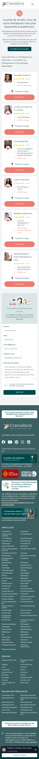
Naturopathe (24, 583)
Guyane (22, 669)
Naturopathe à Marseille (28, 705)
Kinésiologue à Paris (8, 705)
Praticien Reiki (6, 613)
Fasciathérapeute (25, 565)
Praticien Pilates (7, 610)
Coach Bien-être (25, 543)
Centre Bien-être (25, 541)
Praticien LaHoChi (25, 599)
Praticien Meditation (26, 601)
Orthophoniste (6, 586)
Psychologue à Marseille (9, 707)
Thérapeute (24, 640)
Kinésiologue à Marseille (9, 712)
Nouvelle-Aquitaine (26, 677)
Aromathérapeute (26, 534)
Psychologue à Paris (8, 695)
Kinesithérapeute (7, 578)
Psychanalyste (24, 624)
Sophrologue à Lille (8, 702)
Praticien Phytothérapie (27, 606)
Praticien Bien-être (7, 591)
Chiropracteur (6, 543)
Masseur (4, 581)
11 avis (27, 263)
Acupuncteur (24, 531)
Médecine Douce (7, 583)
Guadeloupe (5, 669)
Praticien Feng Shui (8, 596)
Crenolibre (6, 435)
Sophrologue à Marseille (27, 695)
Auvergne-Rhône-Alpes (9, 660)
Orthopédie (24, 586)
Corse (3, 667)
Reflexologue (6, 632)
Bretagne (5, 664)
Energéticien (24, 558)
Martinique (5, 675)
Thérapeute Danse (7, 642)
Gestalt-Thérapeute (26, 568)
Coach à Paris (6, 710)
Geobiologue (6, 568)
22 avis (27, 145)
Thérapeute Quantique (9, 649)
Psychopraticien (7, 629)
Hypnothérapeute (7, 573)
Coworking (23, 553)
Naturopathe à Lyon (8, 698)
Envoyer (19, 392)
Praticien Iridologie (7, 599)
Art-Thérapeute (6, 538)
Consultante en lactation (9, 553)
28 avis (27, 113)
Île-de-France (24, 682)
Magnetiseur (24, 578)
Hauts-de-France (7, 672)
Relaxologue (24, 632)
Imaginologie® (24, 573)
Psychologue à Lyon (26, 710)
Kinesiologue (24, 575)
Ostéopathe (5, 588)
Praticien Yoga (6, 620)
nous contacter (31, 742)
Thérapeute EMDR (26, 642)
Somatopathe (6, 637)
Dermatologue (6, 555)
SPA (3, 634)
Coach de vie (24, 546)
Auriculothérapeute (26, 538)
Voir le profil (19, 97)
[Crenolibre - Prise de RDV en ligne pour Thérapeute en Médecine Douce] (13, 4)
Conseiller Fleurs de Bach (28, 549)
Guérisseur (23, 570)
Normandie (5, 677)
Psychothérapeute (26, 629)
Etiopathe (5, 565)
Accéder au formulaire (19, 49)
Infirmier (4, 575)
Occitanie (5, 680)
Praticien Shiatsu (25, 613)
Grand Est (23, 667)
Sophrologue (6, 640)
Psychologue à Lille (26, 702)
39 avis (27, 79)
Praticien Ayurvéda (26, 588)
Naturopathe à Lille (26, 707)
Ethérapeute (24, 562)
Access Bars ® (6, 531)
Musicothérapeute (26, 581)
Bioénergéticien (6, 541)
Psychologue (6, 627)
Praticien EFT (24, 594)
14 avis (27, 217)
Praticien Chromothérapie (10, 594)
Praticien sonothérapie (9, 624)
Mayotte (23, 675)
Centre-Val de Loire (26, 664)
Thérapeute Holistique (9, 645)
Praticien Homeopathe (27, 596)
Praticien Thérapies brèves (28, 615)
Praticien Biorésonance (27, 591)
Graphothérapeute (7, 570)
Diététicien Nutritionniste (28, 555)
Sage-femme (24, 634)
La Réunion (23, 672)
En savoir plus (12, 751)
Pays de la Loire (25, 680)
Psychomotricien (25, 627)
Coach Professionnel (8, 546)
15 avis (27, 183)
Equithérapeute (7, 562)
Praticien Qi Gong (25, 610)
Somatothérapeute (26, 637)
